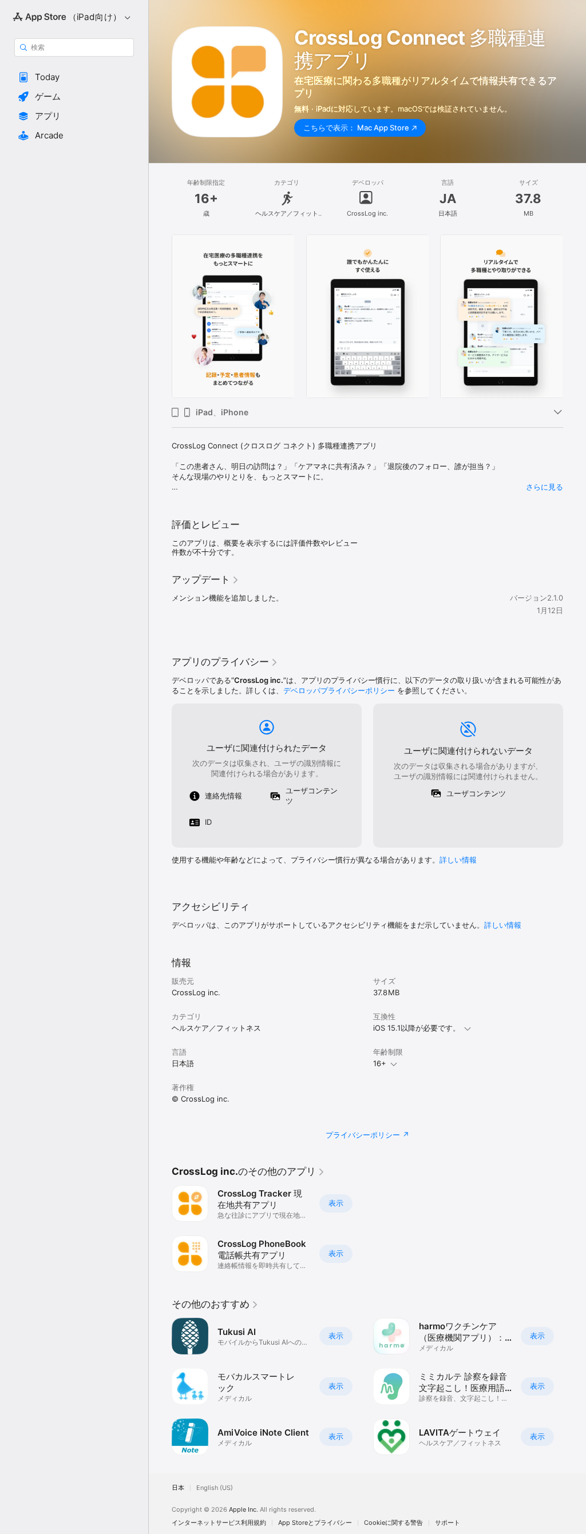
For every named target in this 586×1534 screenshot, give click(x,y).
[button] (74, 77)
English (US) (214, 1488)
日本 (178, 1488)
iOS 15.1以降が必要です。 (416, 1027)
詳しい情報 (458, 859)
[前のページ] (160, 316)
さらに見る (544, 486)
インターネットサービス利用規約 (219, 1523)
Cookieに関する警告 (393, 1523)
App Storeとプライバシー (315, 1523)
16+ (379, 1063)
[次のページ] (575, 316)
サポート (447, 1523)
